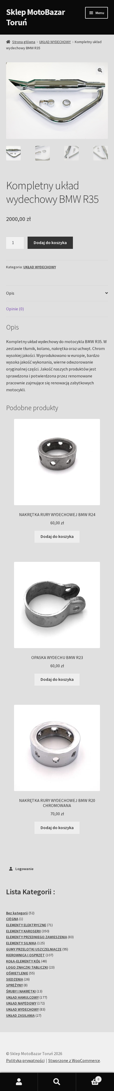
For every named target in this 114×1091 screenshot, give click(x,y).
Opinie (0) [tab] (15, 308)
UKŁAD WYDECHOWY (55, 41)
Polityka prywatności (25, 1060)
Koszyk (87, 1077)
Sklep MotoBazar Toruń (35, 17)
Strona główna (23, 41)
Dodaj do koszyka (50, 242)
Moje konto (19, 1082)
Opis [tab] (10, 293)
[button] (100, 70)
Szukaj (57, 1082)
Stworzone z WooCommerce (74, 1060)
